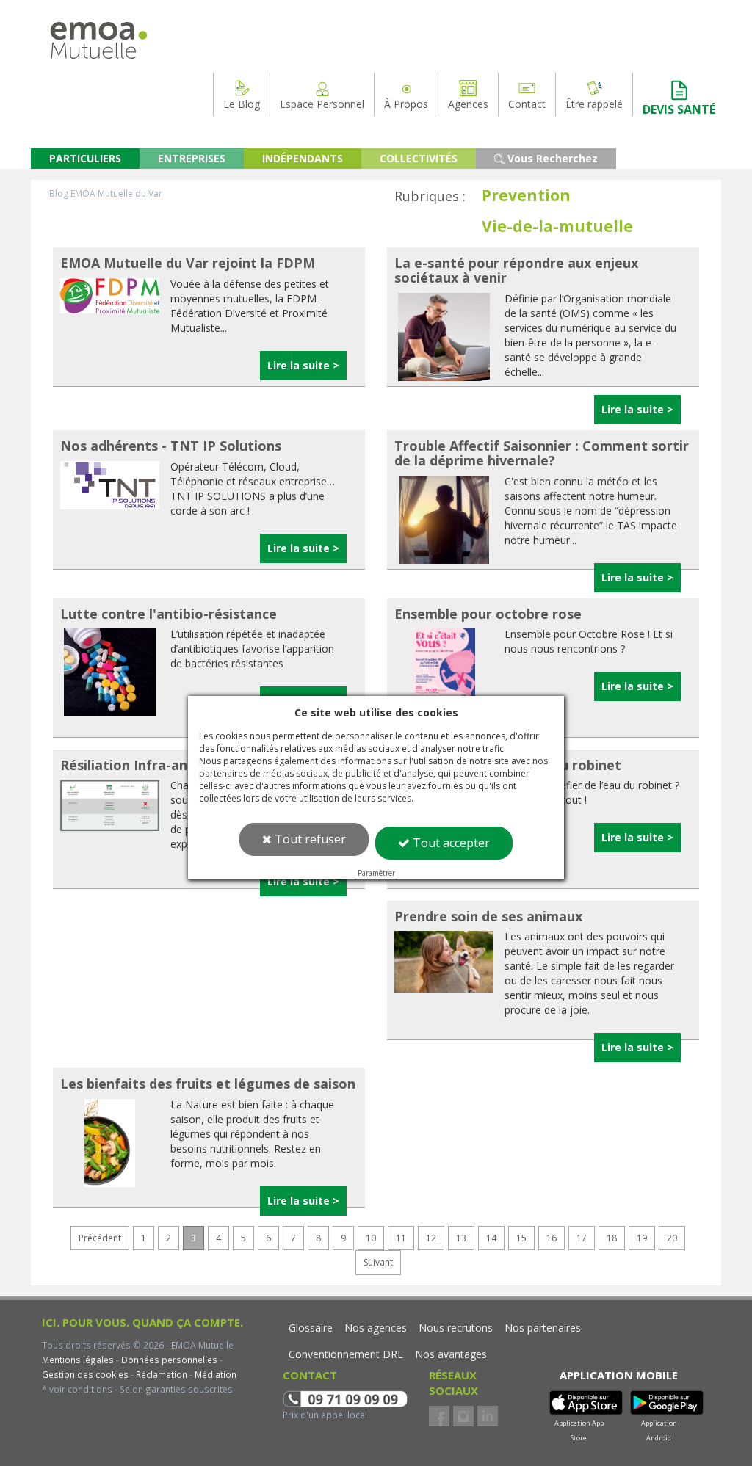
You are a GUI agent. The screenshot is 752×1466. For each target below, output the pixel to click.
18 (612, 1238)
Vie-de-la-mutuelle (557, 226)
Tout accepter (450, 843)
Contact (527, 104)
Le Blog (241, 104)
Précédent (100, 1238)
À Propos (406, 104)
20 (672, 1238)
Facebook (439, 1416)
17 (581, 1238)
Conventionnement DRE (346, 1354)
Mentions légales (78, 1359)
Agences (468, 104)
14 (491, 1238)
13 (461, 1238)
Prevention (526, 195)
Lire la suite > (303, 365)
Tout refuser (309, 839)
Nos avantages (451, 1354)
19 (642, 1238)
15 (521, 1238)
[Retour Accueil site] (99, 28)
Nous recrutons (456, 1328)
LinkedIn (487, 1416)
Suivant (378, 1262)
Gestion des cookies (85, 1374)
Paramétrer (376, 873)
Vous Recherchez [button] (551, 158)
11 (401, 1238)
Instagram (463, 1416)
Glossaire (311, 1328)
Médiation (214, 1374)
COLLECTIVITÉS (419, 158)
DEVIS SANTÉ (679, 109)
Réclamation (160, 1374)
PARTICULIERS (85, 158)
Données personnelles (169, 1359)
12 (431, 1238)
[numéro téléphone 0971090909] (345, 1397)
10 (371, 1238)
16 (551, 1238)
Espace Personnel (322, 104)
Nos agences (375, 1328)
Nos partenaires (543, 1328)
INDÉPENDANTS (302, 158)
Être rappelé (594, 104)
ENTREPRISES (191, 158)
